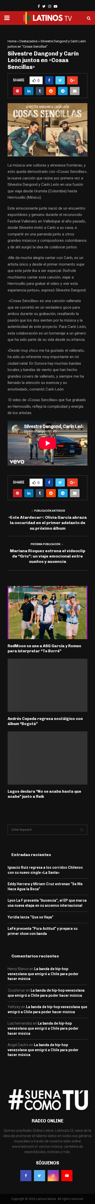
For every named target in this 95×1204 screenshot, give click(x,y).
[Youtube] (66, 1175)
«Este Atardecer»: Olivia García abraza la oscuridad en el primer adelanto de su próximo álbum (47, 523)
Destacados (28, 41)
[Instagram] (53, 1175)
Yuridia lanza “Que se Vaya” (30, 917)
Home (12, 41)
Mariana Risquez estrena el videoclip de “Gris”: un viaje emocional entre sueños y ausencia (47, 556)
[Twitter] (39, 1175)
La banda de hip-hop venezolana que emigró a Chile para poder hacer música (43, 974)
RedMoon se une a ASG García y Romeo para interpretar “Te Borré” (44, 648)
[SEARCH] (82, 830)
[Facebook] (25, 1175)
